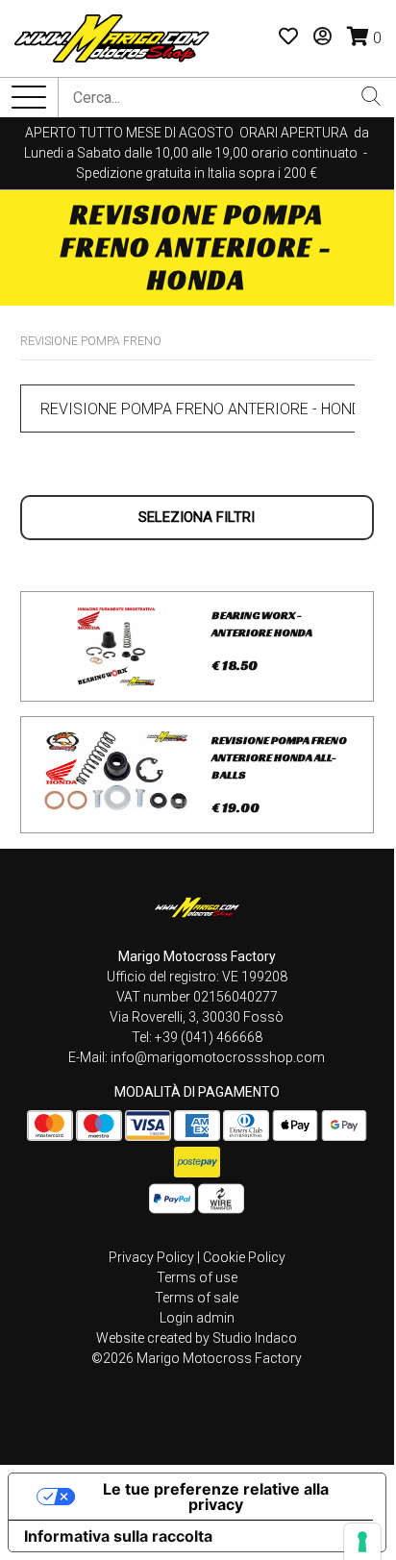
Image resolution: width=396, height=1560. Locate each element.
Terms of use (197, 1277)
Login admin (197, 1317)
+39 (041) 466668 (208, 1037)
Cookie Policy (244, 1257)
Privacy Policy (151, 1257)
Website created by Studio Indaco (196, 1338)
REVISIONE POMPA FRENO (90, 341)
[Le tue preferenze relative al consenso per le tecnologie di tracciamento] (362, 1541)
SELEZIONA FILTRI (196, 517)
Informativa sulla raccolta (118, 1536)
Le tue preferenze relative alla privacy (216, 1496)
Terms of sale (196, 1297)
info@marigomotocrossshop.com (218, 1057)
